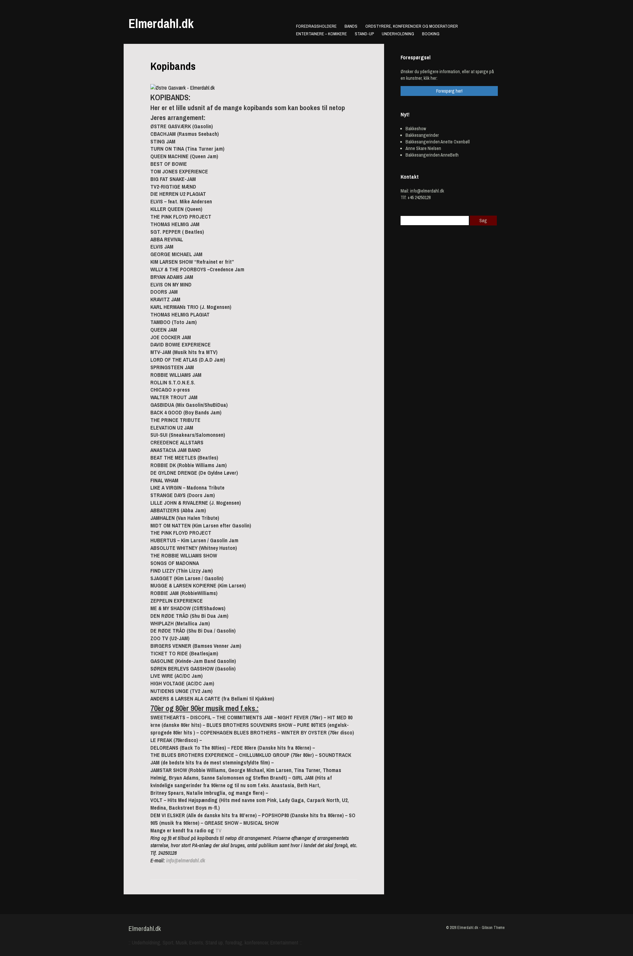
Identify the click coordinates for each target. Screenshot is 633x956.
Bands (351, 26)
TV (218, 830)
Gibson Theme (493, 927)
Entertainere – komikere (321, 34)
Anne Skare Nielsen (423, 148)
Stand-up (364, 34)
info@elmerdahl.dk (185, 860)
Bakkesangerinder (422, 135)
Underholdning (398, 34)
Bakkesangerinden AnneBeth (432, 155)
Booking (430, 34)
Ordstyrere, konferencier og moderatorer (411, 26)
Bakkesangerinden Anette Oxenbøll (438, 142)
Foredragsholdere (316, 26)
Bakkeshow (416, 129)
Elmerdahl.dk (161, 23)
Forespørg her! (449, 91)
